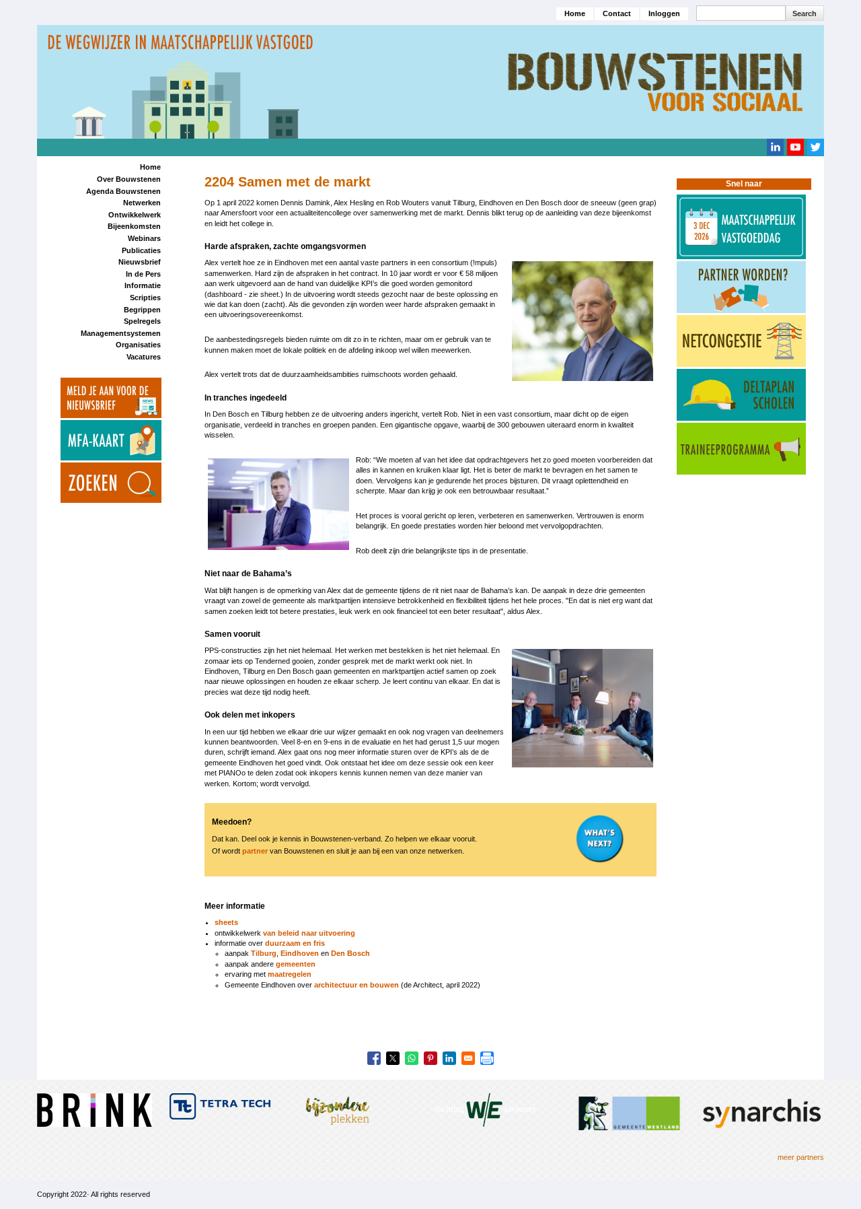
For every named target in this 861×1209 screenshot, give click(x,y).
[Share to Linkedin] (449, 1058)
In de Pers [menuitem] (143, 274)
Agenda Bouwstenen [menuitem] (123, 191)
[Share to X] (393, 1058)
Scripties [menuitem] (145, 297)
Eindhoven (299, 953)
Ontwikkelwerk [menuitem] (134, 215)
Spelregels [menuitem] (142, 321)
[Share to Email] (468, 1058)
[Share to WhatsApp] (411, 1058)
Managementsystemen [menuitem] (121, 333)
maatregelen (289, 974)
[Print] (487, 1058)
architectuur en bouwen (356, 985)
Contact (617, 13)
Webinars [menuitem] (144, 238)
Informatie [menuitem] (142, 285)
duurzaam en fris (295, 943)
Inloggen (664, 13)
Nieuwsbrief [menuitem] (139, 262)
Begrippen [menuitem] (142, 310)
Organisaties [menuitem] (138, 345)
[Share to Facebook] (374, 1058)
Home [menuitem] (150, 167)
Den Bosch (350, 953)
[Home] (430, 81)
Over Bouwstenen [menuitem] (129, 179)
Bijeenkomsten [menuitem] (134, 226)
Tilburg (263, 953)
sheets (226, 922)
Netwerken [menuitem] (142, 203)
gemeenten (295, 964)
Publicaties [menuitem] (141, 250)
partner (255, 851)
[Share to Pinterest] (430, 1058)
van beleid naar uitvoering (309, 933)
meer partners (801, 1157)
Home (574, 13)
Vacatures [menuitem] (143, 357)
